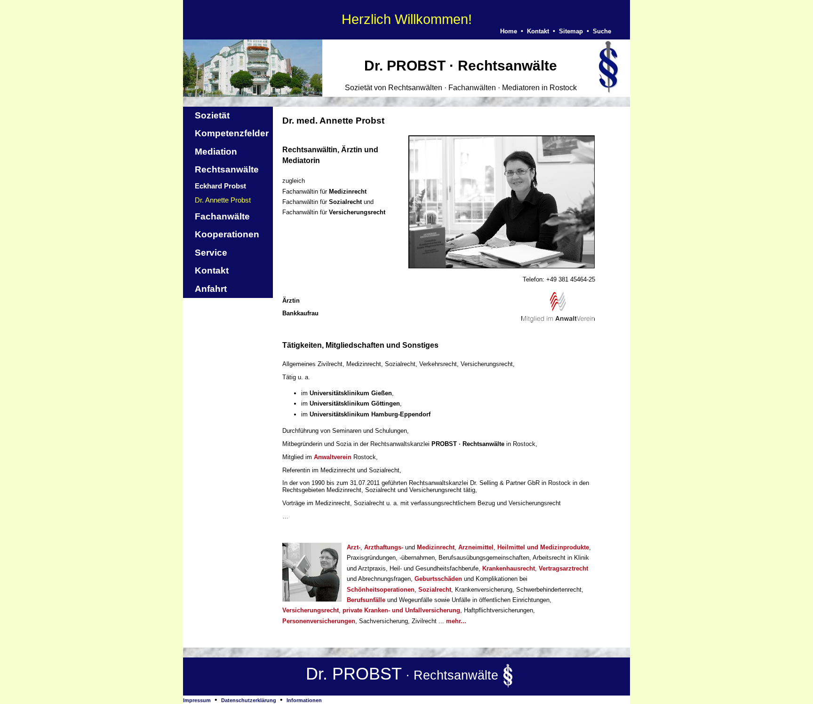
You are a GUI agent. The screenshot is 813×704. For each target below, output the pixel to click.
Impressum (197, 700)
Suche (602, 31)
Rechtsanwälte (227, 169)
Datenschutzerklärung (248, 700)
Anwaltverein (332, 457)
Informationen (304, 700)
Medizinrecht (435, 547)
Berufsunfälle (366, 599)
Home (508, 31)
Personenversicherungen (318, 621)
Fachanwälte (222, 216)
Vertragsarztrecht (563, 568)
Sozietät (212, 115)
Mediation (216, 151)
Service (211, 253)
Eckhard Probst (220, 186)
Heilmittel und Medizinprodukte (543, 547)
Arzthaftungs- (383, 547)
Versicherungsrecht (310, 610)
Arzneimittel (476, 547)
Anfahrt (211, 289)
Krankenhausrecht (508, 568)
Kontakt (538, 31)
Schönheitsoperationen (380, 589)
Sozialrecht (434, 589)
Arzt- (353, 547)
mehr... (456, 621)
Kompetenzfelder (232, 133)
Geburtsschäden (438, 578)
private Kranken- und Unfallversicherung (401, 610)
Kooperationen (227, 234)
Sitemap (571, 31)
